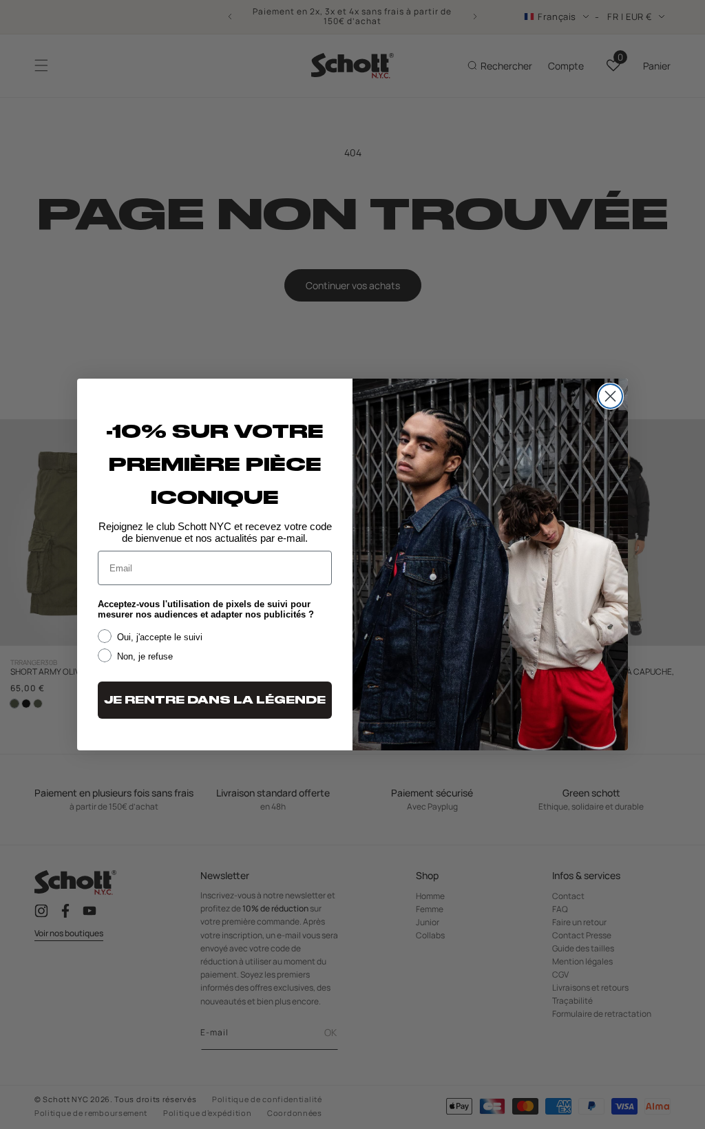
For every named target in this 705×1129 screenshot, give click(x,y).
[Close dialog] (610, 396)
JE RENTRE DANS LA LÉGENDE (215, 700)
